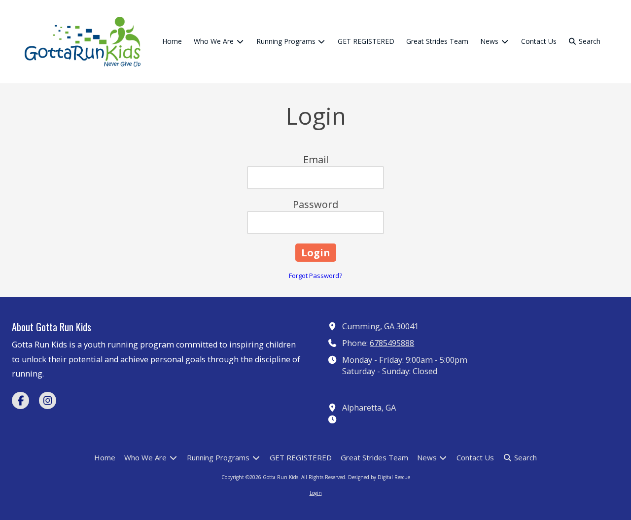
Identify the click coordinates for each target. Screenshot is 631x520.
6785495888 (392, 343)
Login (316, 492)
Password (315, 204)
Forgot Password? (315, 275)
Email (315, 159)
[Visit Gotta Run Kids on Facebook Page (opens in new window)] (20, 400)
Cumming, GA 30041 (380, 326)
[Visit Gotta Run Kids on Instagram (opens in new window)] (47, 400)
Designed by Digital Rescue (379, 477)
